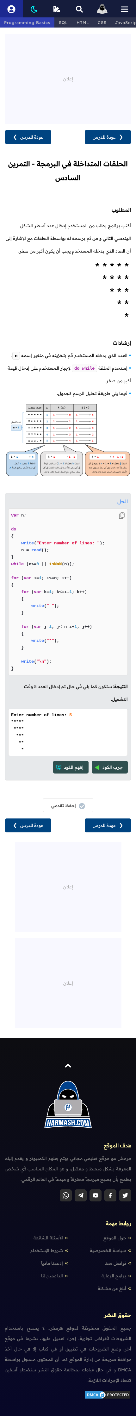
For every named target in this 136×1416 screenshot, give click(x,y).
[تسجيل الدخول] (11, 8)
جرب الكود (112, 767)
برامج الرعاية (114, 1276)
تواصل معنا (115, 1263)
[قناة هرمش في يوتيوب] (96, 1195)
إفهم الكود (73, 767)
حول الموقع (114, 1238)
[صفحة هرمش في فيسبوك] (110, 1195)
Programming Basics (27, 22)
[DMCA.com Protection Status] (107, 1398)
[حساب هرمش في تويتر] (125, 1195)
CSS (102, 22)
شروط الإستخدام (46, 1250)
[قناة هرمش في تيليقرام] (81, 1195)
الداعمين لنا (52, 1276)
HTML (83, 22)
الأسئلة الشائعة (48, 1238)
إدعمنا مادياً (52, 1263)
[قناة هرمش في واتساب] (66, 1195)
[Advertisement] (68, 78)
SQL (63, 22)
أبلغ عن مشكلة (112, 1288)
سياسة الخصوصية (108, 1250)
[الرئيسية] (102, 8)
